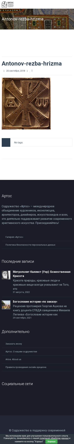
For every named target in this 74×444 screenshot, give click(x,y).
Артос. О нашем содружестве (21, 351)
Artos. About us (13, 359)
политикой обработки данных (54, 438)
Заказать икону (14, 343)
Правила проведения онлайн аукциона (26, 367)
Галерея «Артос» (14, 237)
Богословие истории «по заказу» (35, 301)
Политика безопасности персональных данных (30, 244)
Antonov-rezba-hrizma (32, 63)
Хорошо (51, 441)
